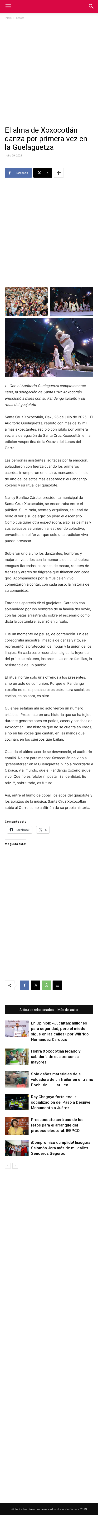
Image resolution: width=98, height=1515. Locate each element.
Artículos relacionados (37, 1009)
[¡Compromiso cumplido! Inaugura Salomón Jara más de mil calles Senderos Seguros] (17, 1148)
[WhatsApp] (46, 985)
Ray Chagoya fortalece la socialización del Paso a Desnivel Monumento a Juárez (61, 1102)
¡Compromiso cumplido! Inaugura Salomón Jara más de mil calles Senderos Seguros (60, 1148)
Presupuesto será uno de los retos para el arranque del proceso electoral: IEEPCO (57, 1125)
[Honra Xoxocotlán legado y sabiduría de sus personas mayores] (17, 1057)
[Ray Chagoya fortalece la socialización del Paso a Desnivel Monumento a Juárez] (17, 1102)
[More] (59, 173)
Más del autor (68, 1009)
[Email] (57, 985)
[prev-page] (8, 1166)
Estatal (20, 18)
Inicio (8, 18)
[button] (8, 6)
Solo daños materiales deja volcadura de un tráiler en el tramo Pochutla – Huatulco (62, 1079)
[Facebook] (24, 985)
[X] (35, 985)
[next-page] (15, 1166)
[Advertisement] (49, 75)
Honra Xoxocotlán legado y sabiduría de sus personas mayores (55, 1056)
